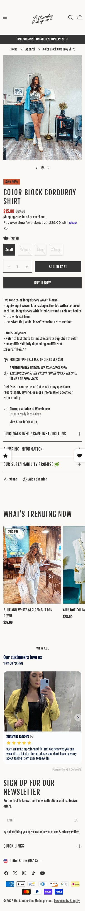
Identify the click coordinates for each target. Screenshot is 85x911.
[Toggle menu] (5, 17)
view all (42, 648)
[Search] (70, 17)
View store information (24, 422)
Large (41, 252)
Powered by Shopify (67, 901)
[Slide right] (48, 168)
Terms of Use (50, 832)
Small (9, 250)
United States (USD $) (24, 861)
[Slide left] (36, 168)
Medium (26, 252)
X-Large (57, 252)
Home (13, 49)
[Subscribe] (76, 820)
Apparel (30, 49)
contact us (25, 387)
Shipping (9, 217)
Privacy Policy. (70, 832)
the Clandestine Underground (33, 901)
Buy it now (42, 282)
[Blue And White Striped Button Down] (32, 565)
